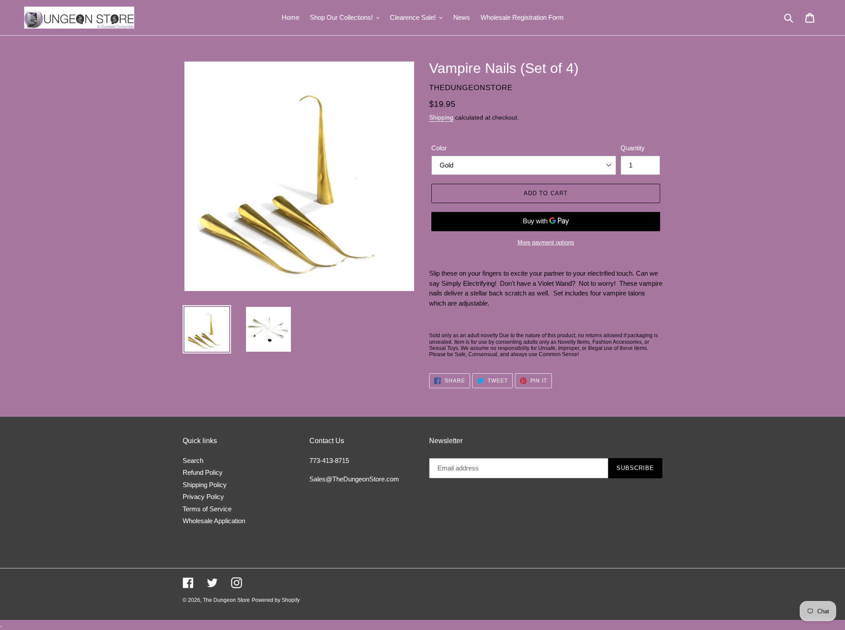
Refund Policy (203, 472)
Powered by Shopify (276, 600)
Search (193, 460)
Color (439, 148)
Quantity (633, 148)
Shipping (441, 117)
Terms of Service (207, 509)
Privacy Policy (203, 496)
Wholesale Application (214, 520)
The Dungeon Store (226, 600)
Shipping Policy (205, 484)
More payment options (546, 242)
